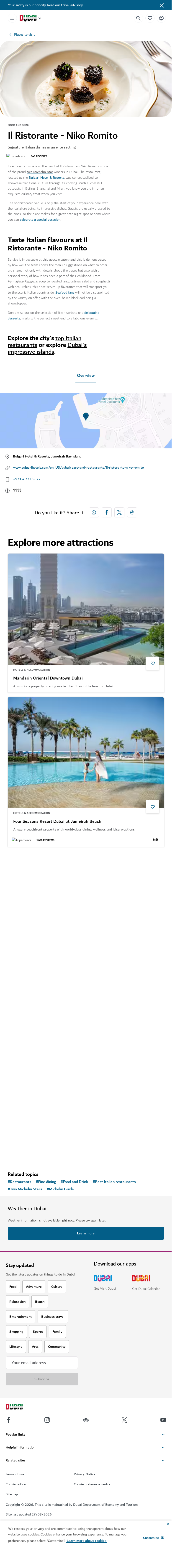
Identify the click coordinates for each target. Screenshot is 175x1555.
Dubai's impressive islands (47, 348)
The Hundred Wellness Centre (42, 1130)
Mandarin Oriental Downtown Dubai (48, 678)
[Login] (161, 18)
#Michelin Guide (60, 1189)
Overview (86, 375)
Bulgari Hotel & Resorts (46, 177)
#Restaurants (19, 1182)
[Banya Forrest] (86, 906)
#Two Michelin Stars (25, 1189)
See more (22, 1156)
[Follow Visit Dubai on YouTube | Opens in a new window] (163, 1420)
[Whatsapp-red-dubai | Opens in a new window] (94, 512)
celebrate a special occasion (40, 219)
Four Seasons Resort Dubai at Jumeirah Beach (57, 821)
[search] (138, 18)
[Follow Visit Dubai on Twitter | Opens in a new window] (124, 1420)
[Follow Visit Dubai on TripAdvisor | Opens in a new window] (86, 1420)
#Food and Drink (74, 1182)
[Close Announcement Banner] (162, 5)
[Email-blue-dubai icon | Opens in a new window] (132, 512)
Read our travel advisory (64, 5)
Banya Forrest (26, 976)
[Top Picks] (150, 18)
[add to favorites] (152, 663)
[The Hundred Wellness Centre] (86, 1061)
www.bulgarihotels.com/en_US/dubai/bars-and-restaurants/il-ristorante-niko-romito (78, 467)
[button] (153, 1537)
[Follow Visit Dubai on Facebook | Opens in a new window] (8, 1420)
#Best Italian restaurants (114, 1182)
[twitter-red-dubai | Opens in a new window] (119, 512)
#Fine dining (46, 1182)
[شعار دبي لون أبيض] (19, 1408)
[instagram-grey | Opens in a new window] (47, 1420)
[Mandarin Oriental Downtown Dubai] (86, 609)
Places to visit (24, 34)
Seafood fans (64, 292)
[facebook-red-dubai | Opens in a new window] (107, 512)
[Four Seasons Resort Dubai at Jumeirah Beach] (86, 752)
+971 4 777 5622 (27, 479)
